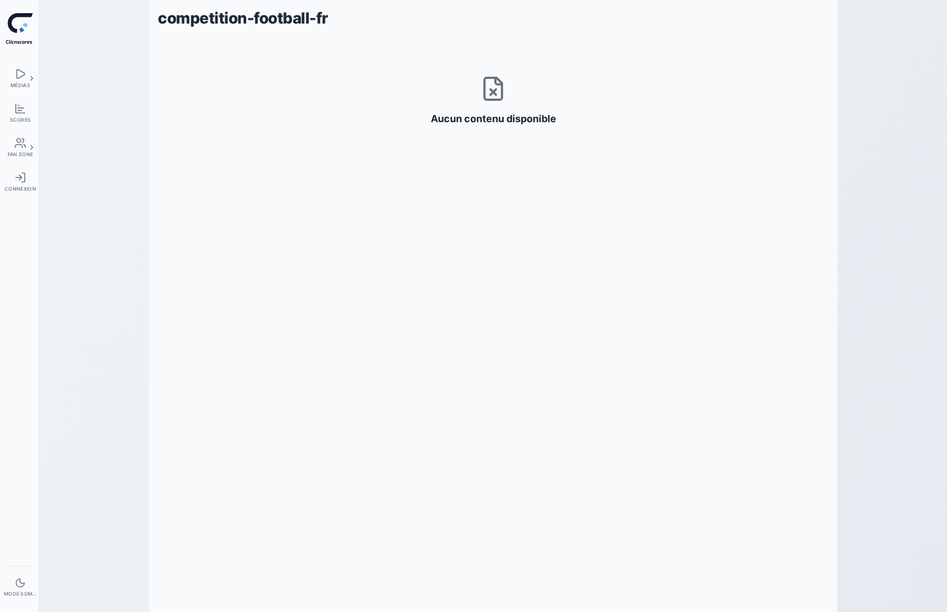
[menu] (19, 78)
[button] (32, 78)
